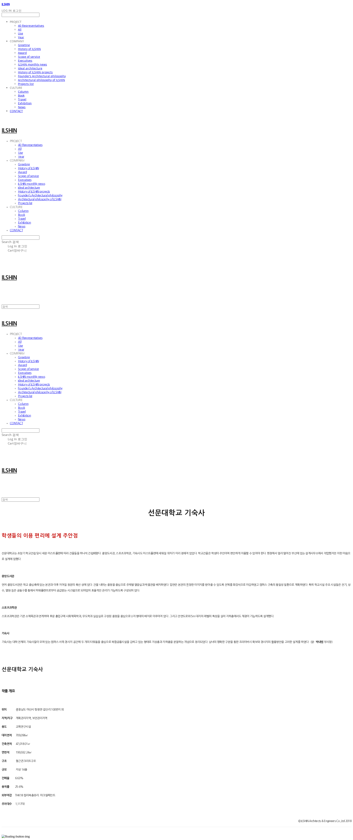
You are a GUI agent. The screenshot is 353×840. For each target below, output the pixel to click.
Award (22, 53)
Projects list (26, 84)
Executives (25, 60)
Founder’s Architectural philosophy (42, 76)
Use (20, 33)
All (19, 29)
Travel (22, 99)
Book (21, 95)
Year (21, 37)
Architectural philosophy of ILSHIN (41, 80)
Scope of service (29, 57)
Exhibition (25, 103)
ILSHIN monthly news (32, 64)
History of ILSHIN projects (35, 72)
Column (23, 92)
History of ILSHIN (29, 49)
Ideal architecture (30, 68)
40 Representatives (31, 26)
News (22, 107)
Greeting (24, 45)
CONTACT (16, 111)
